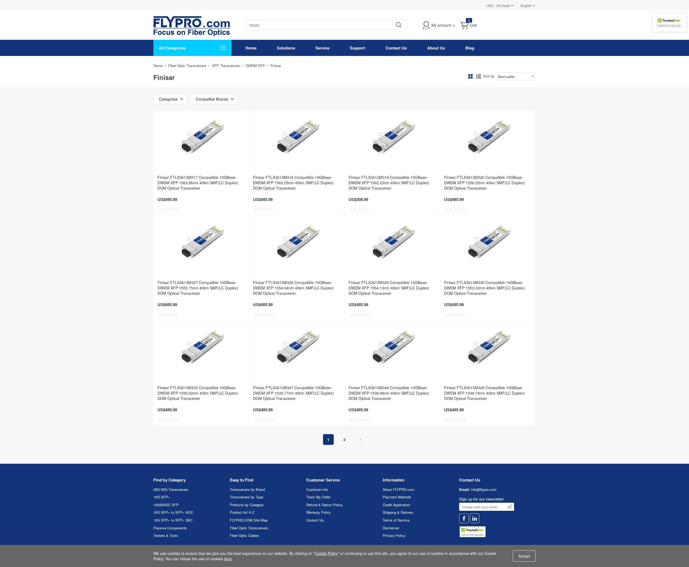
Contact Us (396, 48)
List (478, 76)
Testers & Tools (165, 535)
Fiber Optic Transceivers (187, 65)
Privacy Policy (394, 535)
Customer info (317, 489)
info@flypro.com (484, 489)
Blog (469, 48)
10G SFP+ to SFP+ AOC (173, 512)
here (228, 558)
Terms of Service (396, 520)
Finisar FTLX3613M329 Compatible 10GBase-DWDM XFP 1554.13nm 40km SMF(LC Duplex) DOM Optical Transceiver (389, 288)
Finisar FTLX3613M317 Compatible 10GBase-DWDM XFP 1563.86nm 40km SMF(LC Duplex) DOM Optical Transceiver (197, 183)
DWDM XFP (255, 65)
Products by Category (247, 504)
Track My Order (318, 496)
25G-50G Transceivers (170, 489)
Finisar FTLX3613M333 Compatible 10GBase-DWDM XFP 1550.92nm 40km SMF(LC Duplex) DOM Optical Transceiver (197, 393)
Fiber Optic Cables (244, 535)
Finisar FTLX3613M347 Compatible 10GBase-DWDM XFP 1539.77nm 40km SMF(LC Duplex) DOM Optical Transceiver (293, 393)
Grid (470, 76)
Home (250, 48)
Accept (524, 556)
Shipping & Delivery (398, 512)
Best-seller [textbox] (506, 76)
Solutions (286, 48)
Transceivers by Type (246, 496)
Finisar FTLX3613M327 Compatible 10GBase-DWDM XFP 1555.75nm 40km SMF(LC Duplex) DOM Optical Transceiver (197, 288)
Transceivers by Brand (247, 489)
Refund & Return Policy (324, 504)
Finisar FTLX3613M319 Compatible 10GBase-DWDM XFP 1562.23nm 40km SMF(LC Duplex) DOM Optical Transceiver (389, 183)
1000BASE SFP (166, 504)
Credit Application (396, 504)
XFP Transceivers (226, 65)
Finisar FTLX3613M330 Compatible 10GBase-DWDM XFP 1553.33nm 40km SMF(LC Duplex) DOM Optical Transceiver (484, 288)
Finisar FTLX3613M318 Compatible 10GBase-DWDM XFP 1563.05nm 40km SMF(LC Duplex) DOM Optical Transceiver (293, 183)
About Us (436, 48)
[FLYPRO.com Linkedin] (474, 518)
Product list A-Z (242, 512)
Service (322, 48)
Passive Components (170, 527)
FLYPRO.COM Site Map (249, 520)
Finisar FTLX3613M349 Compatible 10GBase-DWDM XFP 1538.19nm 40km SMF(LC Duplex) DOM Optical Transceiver (484, 393)
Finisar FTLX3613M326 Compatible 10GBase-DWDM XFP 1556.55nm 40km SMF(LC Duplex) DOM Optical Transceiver (484, 183)
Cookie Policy (326, 553)
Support (357, 48)
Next (360, 439)
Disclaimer (391, 527)
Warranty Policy (318, 512)
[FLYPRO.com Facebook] (464, 518)
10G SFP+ (161, 496)
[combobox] (515, 76)
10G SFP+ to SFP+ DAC (172, 520)
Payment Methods (397, 496)
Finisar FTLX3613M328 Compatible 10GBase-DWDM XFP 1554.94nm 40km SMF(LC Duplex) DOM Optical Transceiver (293, 288)
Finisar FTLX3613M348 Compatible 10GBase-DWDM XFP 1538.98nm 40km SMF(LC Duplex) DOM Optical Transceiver (389, 393)
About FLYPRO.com (398, 489)
